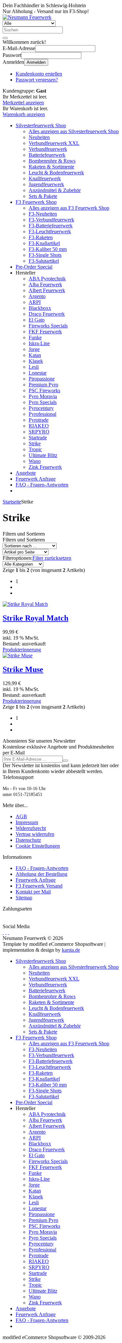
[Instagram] (8, 932)
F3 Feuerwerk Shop (36, 202)
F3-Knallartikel (44, 243)
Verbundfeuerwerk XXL (54, 143)
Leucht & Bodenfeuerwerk (56, 172)
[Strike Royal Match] (25, 604)
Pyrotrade (38, 420)
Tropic (35, 449)
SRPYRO (39, 431)
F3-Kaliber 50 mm (48, 249)
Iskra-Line (39, 343)
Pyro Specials (43, 402)
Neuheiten (39, 137)
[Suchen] (5, 38)
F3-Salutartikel (44, 261)
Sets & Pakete (43, 196)
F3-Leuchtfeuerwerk (50, 231)
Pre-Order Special (34, 267)
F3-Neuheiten (43, 214)
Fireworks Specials (48, 325)
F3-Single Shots (45, 255)
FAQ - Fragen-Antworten (42, 484)
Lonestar (38, 373)
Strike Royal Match (35, 618)
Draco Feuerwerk (47, 314)
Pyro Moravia (43, 396)
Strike (35, 443)
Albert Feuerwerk (47, 290)
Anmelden (36, 62)
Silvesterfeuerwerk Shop (41, 125)
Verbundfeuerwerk (48, 149)
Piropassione (42, 378)
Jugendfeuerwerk (46, 184)
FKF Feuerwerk (45, 331)
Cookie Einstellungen (38, 846)
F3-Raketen (41, 237)
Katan (35, 355)
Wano (35, 461)
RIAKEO (39, 426)
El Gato (37, 320)
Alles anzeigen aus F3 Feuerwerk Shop (69, 208)
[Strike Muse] (18, 655)
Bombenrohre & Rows (52, 161)
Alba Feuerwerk (45, 284)
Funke (35, 337)
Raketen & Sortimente (51, 166)
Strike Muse (23, 669)
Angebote (26, 473)
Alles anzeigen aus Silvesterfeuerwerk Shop (74, 131)
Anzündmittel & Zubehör (55, 190)
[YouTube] (6, 932)
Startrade (38, 437)
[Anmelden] (65, 761)
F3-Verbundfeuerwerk (51, 219)
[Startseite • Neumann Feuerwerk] (27, 17)
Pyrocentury (41, 408)
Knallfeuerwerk (45, 178)
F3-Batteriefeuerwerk (51, 225)
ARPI (35, 302)
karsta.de (71, 950)
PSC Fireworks (44, 390)
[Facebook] (3, 932)
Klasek (36, 361)
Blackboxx (40, 308)
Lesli (34, 367)
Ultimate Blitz (43, 455)
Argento (37, 296)
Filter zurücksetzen (52, 558)
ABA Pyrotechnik (47, 278)
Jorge (34, 349)
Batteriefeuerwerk (47, 155)
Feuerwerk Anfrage (36, 479)
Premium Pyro (43, 384)
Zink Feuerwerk (45, 467)
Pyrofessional (42, 414)
